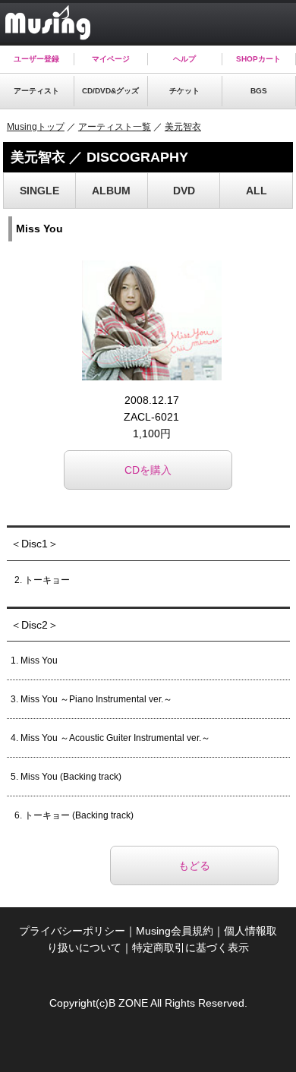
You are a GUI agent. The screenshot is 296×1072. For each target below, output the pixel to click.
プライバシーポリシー (72, 931)
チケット (184, 91)
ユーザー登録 (36, 59)
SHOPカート (258, 59)
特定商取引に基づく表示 (190, 947)
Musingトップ (36, 126)
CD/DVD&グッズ (110, 91)
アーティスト (36, 91)
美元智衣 (183, 126)
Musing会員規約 (174, 931)
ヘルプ (184, 59)
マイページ (111, 59)
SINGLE (39, 190)
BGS (258, 91)
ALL (256, 190)
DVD (184, 190)
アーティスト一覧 (114, 126)
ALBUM (111, 190)
